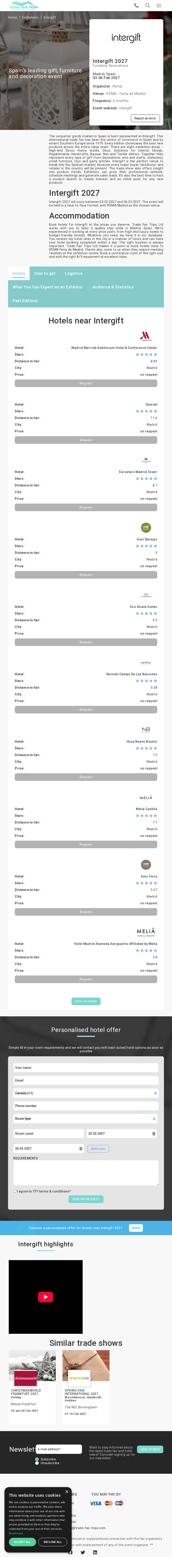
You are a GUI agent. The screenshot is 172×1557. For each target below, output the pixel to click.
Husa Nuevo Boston (142, 741)
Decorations (118, 65)
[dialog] (38, 1520)
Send (136, 1228)
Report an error (145, 118)
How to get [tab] (45, 273)
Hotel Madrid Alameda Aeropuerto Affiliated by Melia (115, 944)
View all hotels (86, 1001)
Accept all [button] (22, 1542)
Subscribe (48, 1459)
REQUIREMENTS (25, 1158)
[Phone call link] (136, 5)
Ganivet (151, 404)
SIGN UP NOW (150, 1449)
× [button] (66, 1492)
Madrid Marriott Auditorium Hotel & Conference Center (114, 348)
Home (12, 17)
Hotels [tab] (19, 273)
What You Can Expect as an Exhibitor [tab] (48, 287)
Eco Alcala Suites (143, 607)
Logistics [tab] (74, 273)
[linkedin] (95, 1552)
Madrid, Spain (104, 74)
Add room (98, 1149)
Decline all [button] (53, 1542)
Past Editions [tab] (25, 300)
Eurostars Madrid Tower (138, 472)
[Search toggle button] (147, 5)
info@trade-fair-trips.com (86, 1528)
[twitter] (83, 1552)
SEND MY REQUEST (86, 1199)
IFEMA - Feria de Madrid (125, 94)
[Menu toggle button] (159, 5)
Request (86, 383)
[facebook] (71, 1552)
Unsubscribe (50, 1463)
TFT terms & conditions (51, 1191)
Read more (16, 1533)
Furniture (100, 65)
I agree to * (44, 1191)
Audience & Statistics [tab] (113, 287)
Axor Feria (149, 876)
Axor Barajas (147, 539)
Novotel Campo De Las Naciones (131, 674)
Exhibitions (30, 17)
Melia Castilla (146, 809)
